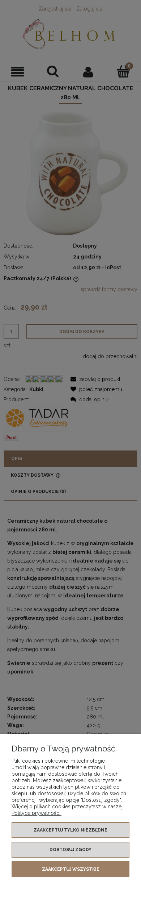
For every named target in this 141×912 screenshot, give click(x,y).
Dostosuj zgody (70, 849)
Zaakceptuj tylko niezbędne (70, 830)
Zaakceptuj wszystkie (70, 869)
